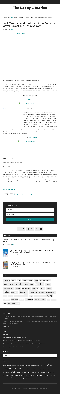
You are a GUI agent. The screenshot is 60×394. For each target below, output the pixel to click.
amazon (14, 280)
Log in (47, 388)
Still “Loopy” (5, 334)
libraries (21, 295)
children (48, 284)
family (42, 288)
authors (24, 280)
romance (29, 299)
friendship (14, 292)
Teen (43, 300)
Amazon (30, 99)
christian (18, 288)
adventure (11, 194)
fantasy (24, 194)
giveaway (28, 194)
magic (31, 296)
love (26, 296)
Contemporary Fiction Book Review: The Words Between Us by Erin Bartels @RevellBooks (23, 347)
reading (21, 299)
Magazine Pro (24, 388)
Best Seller (30, 280)
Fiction (6, 292)
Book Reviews (21, 284)
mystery (49, 296)
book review (8, 284)
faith (38, 288)
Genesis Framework (34, 388)
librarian (8, 375)
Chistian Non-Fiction (9, 288)
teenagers (53, 299)
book (15, 194)
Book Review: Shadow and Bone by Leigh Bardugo (14, 337)
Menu (31, 2)
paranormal (14, 299)
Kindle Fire (5, 375)
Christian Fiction (26, 288)
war (9, 303)
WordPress (42, 388)
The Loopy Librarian (30, 8)
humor (5, 295)
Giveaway (33, 194)
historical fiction (50, 292)
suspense (37, 299)
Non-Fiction (6, 299)
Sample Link (6, 326)
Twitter (29, 137)
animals (19, 280)
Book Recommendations (45, 280)
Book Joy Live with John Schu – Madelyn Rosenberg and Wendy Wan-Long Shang (21, 340)
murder (43, 296)
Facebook (35, 137)
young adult (15, 303)
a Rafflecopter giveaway (9, 189)
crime (33, 288)
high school (41, 292)
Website (24, 137)
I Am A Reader (19, 181)
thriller (5, 303)
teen (37, 194)
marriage (37, 296)
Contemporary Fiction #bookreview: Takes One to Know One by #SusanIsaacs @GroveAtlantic (24, 343)
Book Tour (19, 194)
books (31, 284)
